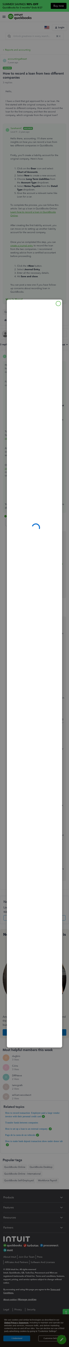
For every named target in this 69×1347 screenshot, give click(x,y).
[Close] (58, 303)
